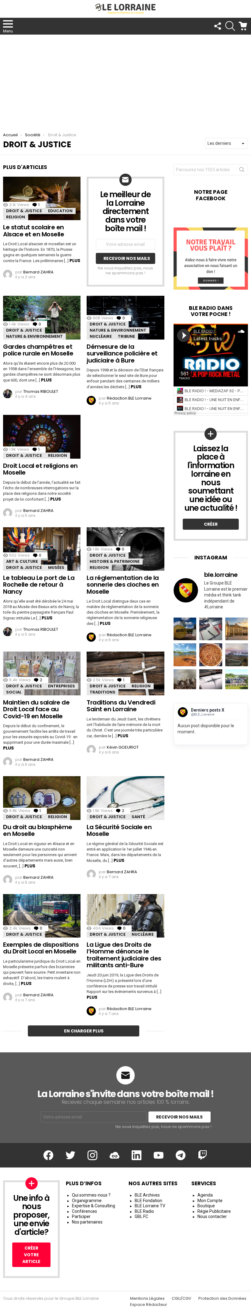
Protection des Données (222, 1298)
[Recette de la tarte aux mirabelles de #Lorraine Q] (210, 654)
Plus (74, 261)
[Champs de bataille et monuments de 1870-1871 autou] (236, 654)
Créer (211, 524)
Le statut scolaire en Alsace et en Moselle (33, 231)
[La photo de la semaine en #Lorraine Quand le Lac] (185, 654)
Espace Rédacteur (148, 1304)
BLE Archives (147, 1195)
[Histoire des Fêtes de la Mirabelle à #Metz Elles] (185, 629)
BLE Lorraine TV (150, 1205)
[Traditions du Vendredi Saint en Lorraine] (125, 673)
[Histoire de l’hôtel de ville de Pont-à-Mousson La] (236, 629)
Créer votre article (31, 1255)
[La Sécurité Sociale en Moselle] (125, 798)
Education (60, 211)
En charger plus (83, 1031)
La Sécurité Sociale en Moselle (119, 830)
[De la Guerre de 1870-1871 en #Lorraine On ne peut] (185, 680)
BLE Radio (144, 1211)
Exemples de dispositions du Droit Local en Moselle (41, 948)
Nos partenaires (87, 1222)
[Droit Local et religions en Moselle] (42, 436)
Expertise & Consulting (93, 1205)
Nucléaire (101, 336)
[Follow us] (217, 26)
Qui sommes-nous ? (91, 1195)
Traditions (102, 692)
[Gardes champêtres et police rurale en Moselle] (42, 317)
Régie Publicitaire (214, 1211)
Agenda (205, 1195)
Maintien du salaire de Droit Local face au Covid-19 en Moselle (36, 709)
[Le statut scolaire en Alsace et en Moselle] (42, 198)
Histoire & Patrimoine (115, 561)
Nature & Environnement (34, 336)
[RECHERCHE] (230, 26)
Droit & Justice (24, 211)
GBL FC (141, 1216)
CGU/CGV (181, 1298)
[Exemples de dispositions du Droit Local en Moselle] (42, 916)
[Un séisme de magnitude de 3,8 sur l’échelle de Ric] (210, 680)
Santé (138, 817)
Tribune (126, 336)
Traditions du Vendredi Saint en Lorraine (121, 706)
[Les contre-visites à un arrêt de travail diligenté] (210, 629)
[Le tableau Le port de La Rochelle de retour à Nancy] (42, 549)
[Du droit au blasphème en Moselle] (42, 798)
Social (13, 692)
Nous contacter (212, 1216)
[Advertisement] (125, 80)
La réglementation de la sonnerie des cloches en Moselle (123, 584)
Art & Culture (22, 561)
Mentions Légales (147, 1298)
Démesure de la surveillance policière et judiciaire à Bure (122, 353)
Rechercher (242, 171)
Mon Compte (210, 1200)
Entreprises (61, 686)
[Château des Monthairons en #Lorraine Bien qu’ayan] (236, 680)
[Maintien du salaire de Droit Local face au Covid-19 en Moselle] (42, 673)
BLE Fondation (148, 1200)
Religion (15, 217)
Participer (81, 1216)
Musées (56, 567)
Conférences (84, 1211)
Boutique (206, 1205)
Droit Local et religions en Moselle (40, 469)
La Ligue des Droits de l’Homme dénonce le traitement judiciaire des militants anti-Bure (124, 955)
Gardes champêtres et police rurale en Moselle (38, 350)
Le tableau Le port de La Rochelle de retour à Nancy (38, 584)
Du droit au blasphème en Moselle (37, 830)
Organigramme (87, 1200)
